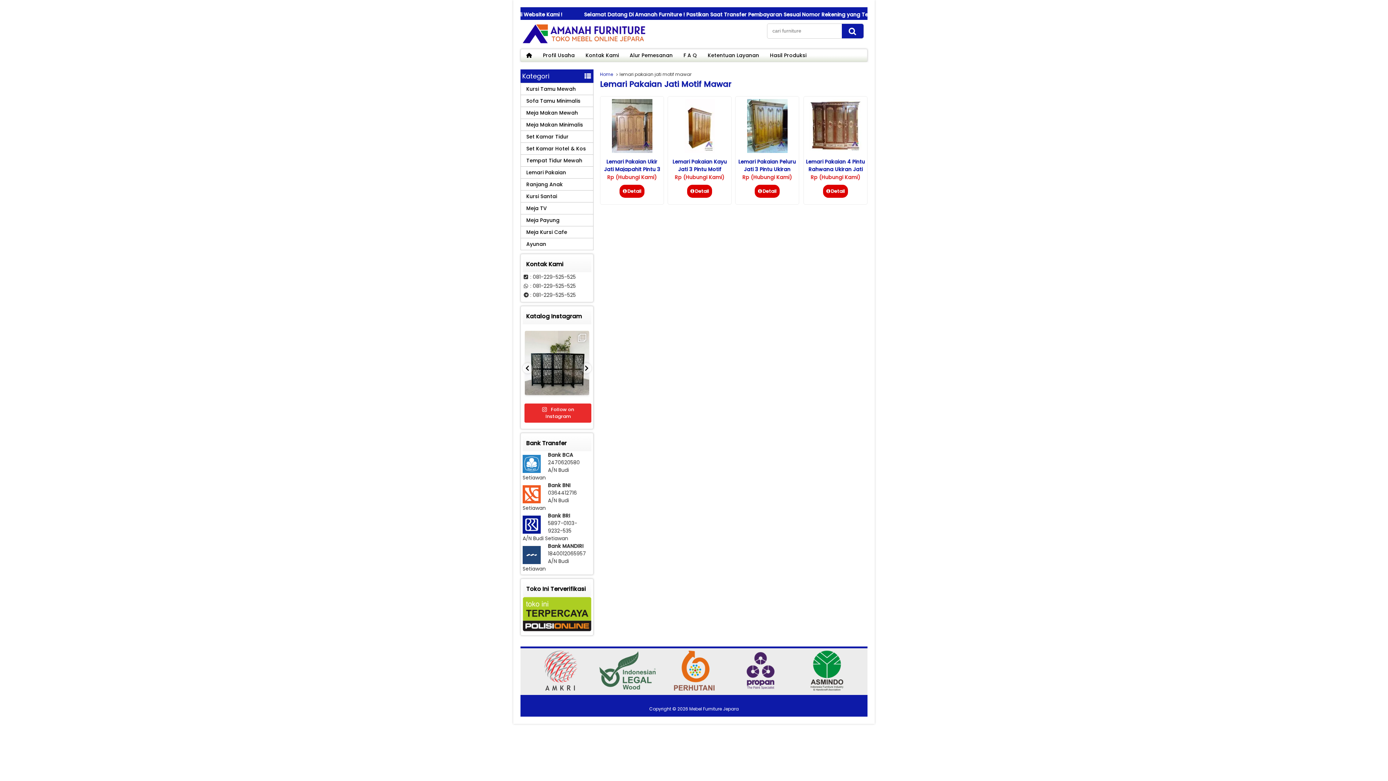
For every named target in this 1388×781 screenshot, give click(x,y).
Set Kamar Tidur (547, 136)
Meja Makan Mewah (552, 112)
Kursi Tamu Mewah (551, 89)
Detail (634, 191)
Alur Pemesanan (651, 55)
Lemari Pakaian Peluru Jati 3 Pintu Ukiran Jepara (767, 169)
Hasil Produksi (788, 55)
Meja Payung (543, 220)
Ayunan (536, 244)
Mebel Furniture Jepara (714, 709)
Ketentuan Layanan (733, 55)
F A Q (690, 55)
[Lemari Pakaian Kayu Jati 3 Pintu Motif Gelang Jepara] (700, 151)
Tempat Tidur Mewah (554, 160)
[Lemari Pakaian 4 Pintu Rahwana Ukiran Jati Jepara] (835, 151)
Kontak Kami (602, 55)
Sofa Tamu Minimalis (553, 100)
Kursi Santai (541, 196)
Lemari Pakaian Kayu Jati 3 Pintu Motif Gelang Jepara (700, 169)
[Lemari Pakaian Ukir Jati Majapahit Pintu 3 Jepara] (632, 151)
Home (606, 74)
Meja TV (536, 208)
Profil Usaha (559, 55)
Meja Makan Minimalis (554, 124)
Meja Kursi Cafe (546, 232)
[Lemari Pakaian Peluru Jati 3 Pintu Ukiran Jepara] (767, 151)
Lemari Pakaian (546, 172)
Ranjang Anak (544, 184)
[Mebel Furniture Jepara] (583, 43)
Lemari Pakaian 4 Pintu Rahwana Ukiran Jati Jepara (835, 169)
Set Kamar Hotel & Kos (556, 148)
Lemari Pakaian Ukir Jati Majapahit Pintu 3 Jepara (632, 169)
